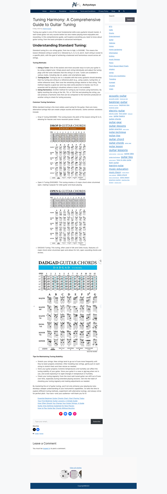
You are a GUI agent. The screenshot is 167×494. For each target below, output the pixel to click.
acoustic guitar (114, 99)
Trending (112, 79)
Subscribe (96, 421)
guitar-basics (119, 116)
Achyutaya (89, 4)
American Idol (124, 99)
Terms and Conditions (87, 11)
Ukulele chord (117, 182)
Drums (111, 33)
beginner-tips (124, 105)
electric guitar (113, 114)
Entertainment (114, 36)
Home (44, 11)
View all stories (76, 468)
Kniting (111, 56)
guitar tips (127, 156)
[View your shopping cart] (119, 11)
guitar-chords (115, 119)
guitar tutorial (112, 160)
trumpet (112, 82)
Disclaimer (62, 11)
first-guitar (123, 114)
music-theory (115, 172)
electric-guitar (117, 110)
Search (111, 16)
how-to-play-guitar (124, 160)
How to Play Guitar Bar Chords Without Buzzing (56, 408)
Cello (111, 30)
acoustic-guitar (118, 95)
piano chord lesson (114, 177)
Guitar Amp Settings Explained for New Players (56, 406)
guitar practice (112, 154)
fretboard (130, 113)
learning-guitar (116, 165)
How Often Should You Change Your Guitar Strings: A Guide (61, 403)
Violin (111, 89)
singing (112, 69)
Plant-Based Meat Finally (119, 66)
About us (53, 11)
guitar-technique (117, 132)
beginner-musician (113, 105)
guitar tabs (129, 153)
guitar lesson (116, 146)
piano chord (122, 175)
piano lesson (124, 177)
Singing (111, 182)
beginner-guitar (118, 102)
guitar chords (116, 142)
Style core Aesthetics (117, 76)
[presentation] (78, 475)
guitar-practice (115, 129)
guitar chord (116, 139)
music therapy (114, 59)
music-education (118, 168)
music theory (125, 172)
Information (113, 53)
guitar (37, 433)
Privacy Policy (103, 11)
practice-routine (115, 180)
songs (111, 73)
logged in (46, 448)
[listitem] (64, 474)
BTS (110, 27)
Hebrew (112, 43)
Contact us (73, 11)
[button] (123, 11)
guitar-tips (114, 135)
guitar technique (114, 157)
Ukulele (112, 86)
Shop (113, 11)
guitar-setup (126, 129)
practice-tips (126, 180)
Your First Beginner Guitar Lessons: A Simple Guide (58, 401)
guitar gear (128, 143)
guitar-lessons (117, 125)
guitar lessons (118, 150)
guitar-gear (115, 122)
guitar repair (120, 154)
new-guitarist (112, 175)
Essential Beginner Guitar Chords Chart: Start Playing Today (61, 398)
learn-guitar (114, 163)
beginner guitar (113, 107)
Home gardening (115, 50)
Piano (111, 63)
